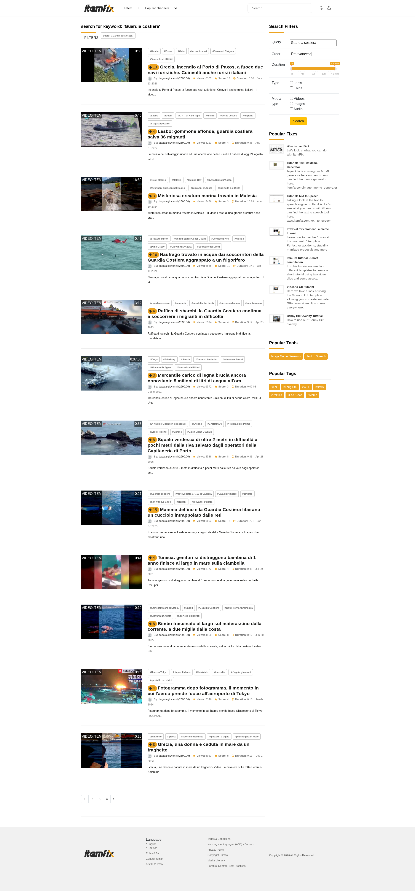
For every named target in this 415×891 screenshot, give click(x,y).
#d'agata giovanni (160, 123)
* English (151, 844)
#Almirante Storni (233, 359)
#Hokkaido (202, 672)
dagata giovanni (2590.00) (174, 78)
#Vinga (154, 359)
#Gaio (181, 51)
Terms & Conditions (219, 838)
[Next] (113, 799)
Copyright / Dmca (218, 855)
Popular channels (157, 8)
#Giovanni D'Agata (223, 51)
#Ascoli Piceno (158, 431)
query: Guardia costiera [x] (118, 35)
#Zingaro (247, 493)
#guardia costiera (159, 303)
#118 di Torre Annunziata (239, 608)
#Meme (312, 395)
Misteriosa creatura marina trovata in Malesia (207, 195)
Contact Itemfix (154, 858)
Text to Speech (316, 356)
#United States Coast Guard (190, 238)
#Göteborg (169, 359)
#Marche (177, 431)
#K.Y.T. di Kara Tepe (189, 115)
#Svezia (185, 359)
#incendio (219, 672)
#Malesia (176, 180)
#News (319, 387)
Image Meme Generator (286, 356)
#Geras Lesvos (228, 115)
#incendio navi (198, 51)
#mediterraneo (253, 303)
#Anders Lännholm (206, 359)
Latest (128, 8)
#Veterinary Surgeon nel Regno (167, 188)
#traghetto (156, 736)
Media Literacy (216, 860)
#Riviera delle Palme (238, 423)
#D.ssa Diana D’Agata (219, 180)
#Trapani (181, 501)
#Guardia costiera (160, 493)
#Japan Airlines (181, 672)
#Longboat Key (220, 238)
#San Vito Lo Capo (160, 501)
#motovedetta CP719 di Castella (194, 493)
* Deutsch (151, 848)
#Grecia (154, 51)
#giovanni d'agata (229, 303)
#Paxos (168, 51)
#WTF (306, 387)
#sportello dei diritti (203, 303)
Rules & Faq (153, 853)
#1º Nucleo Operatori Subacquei (168, 423)
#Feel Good (295, 395)
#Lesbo (154, 115)
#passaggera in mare (247, 736)
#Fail (274, 387)
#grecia (168, 115)
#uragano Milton (159, 238)
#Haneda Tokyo (158, 672)
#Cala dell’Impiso (227, 493)
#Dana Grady (157, 246)
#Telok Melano (158, 180)
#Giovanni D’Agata (181, 246)
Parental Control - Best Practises (227, 865)
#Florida (239, 238)
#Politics (276, 395)
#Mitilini (210, 115)
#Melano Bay (194, 180)
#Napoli (188, 608)
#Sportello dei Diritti (161, 59)
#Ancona (197, 423)
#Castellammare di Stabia (164, 608)
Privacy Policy (216, 849)
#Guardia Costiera (208, 608)
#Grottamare (215, 423)
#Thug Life (290, 387)
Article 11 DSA (154, 864)
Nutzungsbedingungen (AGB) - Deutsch (231, 844)
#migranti (248, 115)
